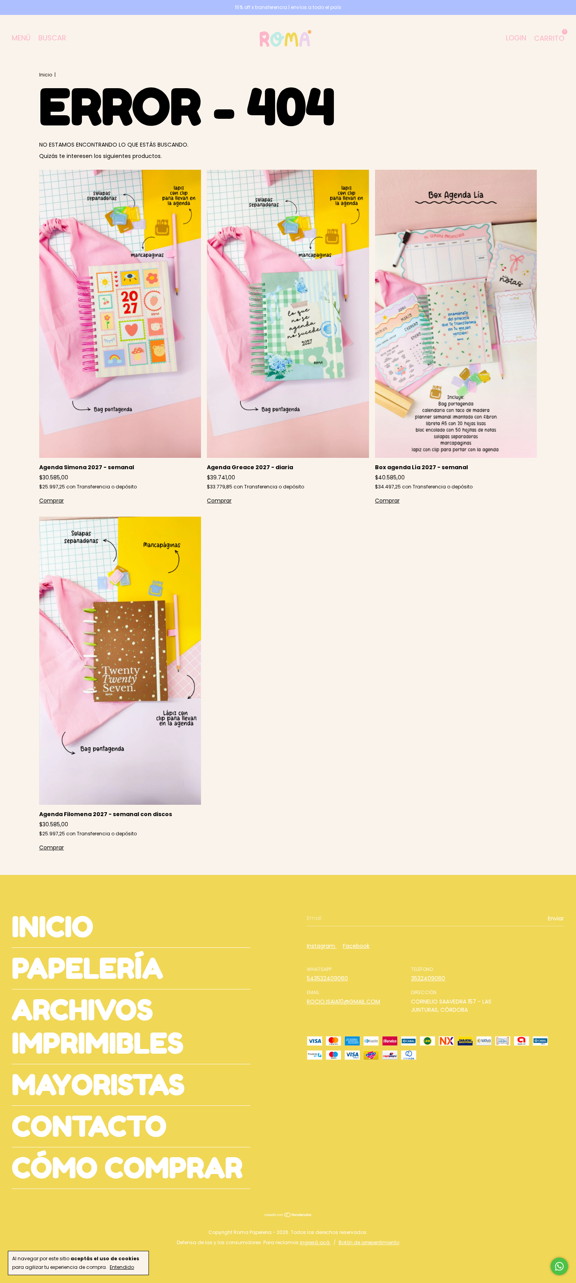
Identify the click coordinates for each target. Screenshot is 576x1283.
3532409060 (428, 978)
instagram (322, 946)
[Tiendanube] (288, 1215)
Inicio (45, 74)
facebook (356, 946)
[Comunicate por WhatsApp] (559, 1266)
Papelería (87, 968)
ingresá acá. (315, 1242)
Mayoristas (98, 1085)
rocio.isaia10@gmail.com (343, 1001)
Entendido (122, 1267)
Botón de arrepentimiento (369, 1242)
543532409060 (327, 978)
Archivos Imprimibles (97, 1026)
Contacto (89, 1126)
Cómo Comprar (127, 1168)
